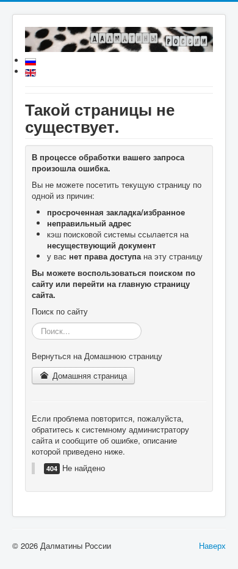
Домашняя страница (88, 375)
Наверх (212, 545)
